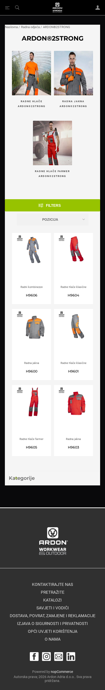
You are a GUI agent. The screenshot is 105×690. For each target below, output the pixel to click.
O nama (53, 639)
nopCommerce (62, 672)
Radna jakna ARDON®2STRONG (73, 104)
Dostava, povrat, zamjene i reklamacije (52, 616)
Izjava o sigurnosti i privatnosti (52, 623)
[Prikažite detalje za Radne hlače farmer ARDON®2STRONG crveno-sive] (31, 411)
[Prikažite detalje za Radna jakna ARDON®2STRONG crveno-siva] (73, 411)
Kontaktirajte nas (52, 584)
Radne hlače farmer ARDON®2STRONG (52, 173)
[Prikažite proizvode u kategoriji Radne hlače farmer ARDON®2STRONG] (52, 143)
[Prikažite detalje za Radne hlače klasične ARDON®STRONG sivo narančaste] (73, 335)
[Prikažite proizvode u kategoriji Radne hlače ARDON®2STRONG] (31, 73)
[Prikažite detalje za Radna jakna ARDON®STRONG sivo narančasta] (31, 335)
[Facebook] (34, 656)
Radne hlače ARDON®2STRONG (31, 104)
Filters (53, 205)
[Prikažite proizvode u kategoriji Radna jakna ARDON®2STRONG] (73, 73)
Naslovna (11, 27)
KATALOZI (52, 600)
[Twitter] (71, 656)
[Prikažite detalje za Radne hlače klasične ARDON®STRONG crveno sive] (73, 259)
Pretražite (52, 592)
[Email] (58, 656)
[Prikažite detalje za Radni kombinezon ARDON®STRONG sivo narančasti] (31, 259)
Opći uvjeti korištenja (52, 631)
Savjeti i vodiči (52, 608)
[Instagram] (46, 656)
